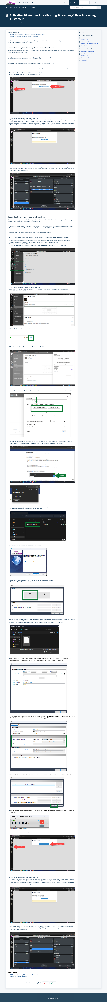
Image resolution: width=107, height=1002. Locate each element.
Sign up (96, 2)
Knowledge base (74, 2)
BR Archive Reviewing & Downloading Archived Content (26, 975)
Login (92, 2)
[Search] (99, 7)
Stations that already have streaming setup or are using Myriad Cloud (27, 34)
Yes (53, 983)
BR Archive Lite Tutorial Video (18, 976)
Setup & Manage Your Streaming (88, 57)
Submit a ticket (85, 3)
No (46, 983)
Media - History (84, 60)
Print (82, 32)
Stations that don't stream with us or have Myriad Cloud (24, 36)
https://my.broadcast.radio (36, 72)
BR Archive (32, 7)
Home (65, 2)
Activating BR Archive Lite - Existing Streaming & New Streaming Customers (89, 42)
